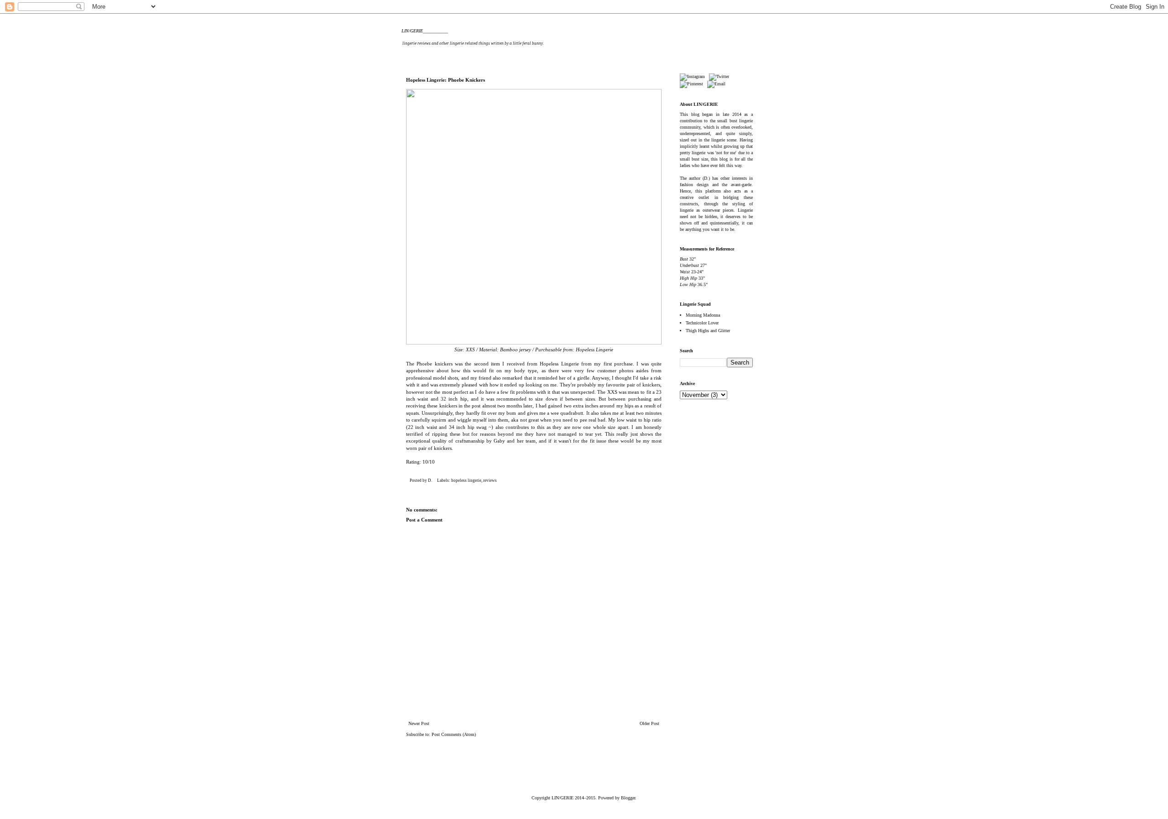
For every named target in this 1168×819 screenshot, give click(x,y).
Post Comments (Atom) (454, 734)
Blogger (628, 797)
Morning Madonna (703, 315)
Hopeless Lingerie (594, 349)
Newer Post (418, 723)
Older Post (649, 723)
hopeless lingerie (466, 480)
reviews (490, 480)
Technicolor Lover (702, 322)
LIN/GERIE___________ (425, 30)
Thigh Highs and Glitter (708, 330)
